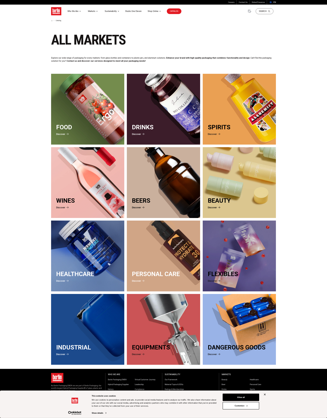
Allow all (241, 397)
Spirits (252, 389)
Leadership (139, 384)
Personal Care (255, 384)
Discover (60, 134)
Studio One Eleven (133, 11)
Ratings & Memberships (174, 389)
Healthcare (254, 380)
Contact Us (243, 2)
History (111, 389)
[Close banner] (265, 394)
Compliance (139, 389)
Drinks (224, 389)
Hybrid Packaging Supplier (118, 384)
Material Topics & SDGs (174, 384)
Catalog (174, 11)
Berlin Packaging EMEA (117, 380)
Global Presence (258, 2)
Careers (231, 2)
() (272, 2)
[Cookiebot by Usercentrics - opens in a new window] (75, 413)
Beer (223, 384)
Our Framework (171, 380)
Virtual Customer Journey (145, 380)
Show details (97, 413)
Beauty (224, 380)
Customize (239, 405)
